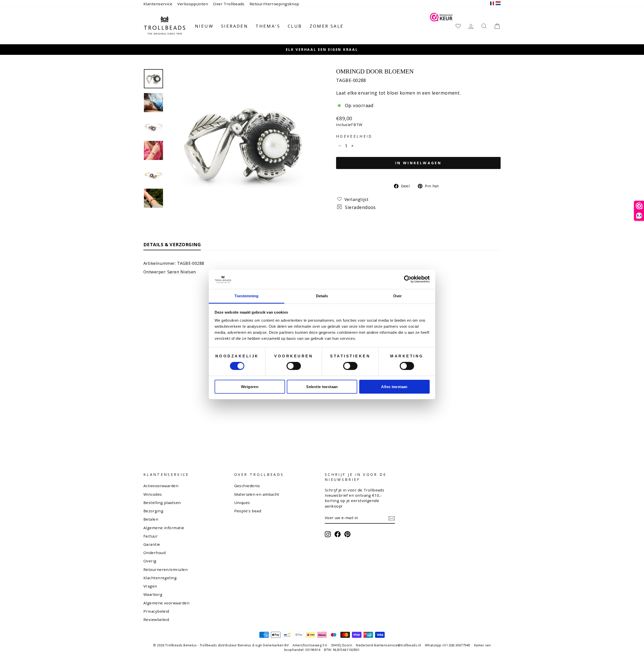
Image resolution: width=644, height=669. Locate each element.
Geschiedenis (247, 485)
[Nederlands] (498, 4)
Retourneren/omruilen (165, 569)
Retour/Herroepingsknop (274, 3)
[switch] (294, 366)
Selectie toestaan (322, 387)
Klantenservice (157, 3)
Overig (149, 560)
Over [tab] (397, 296)
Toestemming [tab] (246, 296)
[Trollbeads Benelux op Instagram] (328, 534)
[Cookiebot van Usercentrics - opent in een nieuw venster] (408, 279)
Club (295, 26)
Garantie (151, 544)
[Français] (492, 4)
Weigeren (249, 387)
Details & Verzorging (172, 244)
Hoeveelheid (354, 136)
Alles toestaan (394, 387)
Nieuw (204, 26)
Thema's (268, 26)
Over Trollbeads (229, 3)
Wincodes (152, 494)
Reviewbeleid (156, 619)
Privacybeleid (156, 611)
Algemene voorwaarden (166, 602)
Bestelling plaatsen (162, 502)
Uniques (242, 502)
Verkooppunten (192, 3)
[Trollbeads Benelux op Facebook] (338, 534)
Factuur (150, 535)
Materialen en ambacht (256, 494)
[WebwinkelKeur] (441, 26)
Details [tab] (322, 296)
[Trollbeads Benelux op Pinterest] (347, 534)
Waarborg (153, 594)
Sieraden (234, 26)
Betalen (150, 519)
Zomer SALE (327, 26)
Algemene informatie (163, 527)
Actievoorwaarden (160, 485)
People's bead (247, 510)
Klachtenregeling (160, 577)
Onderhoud (154, 552)
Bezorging (153, 510)
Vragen (150, 586)
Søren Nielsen (181, 272)
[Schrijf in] (391, 518)
